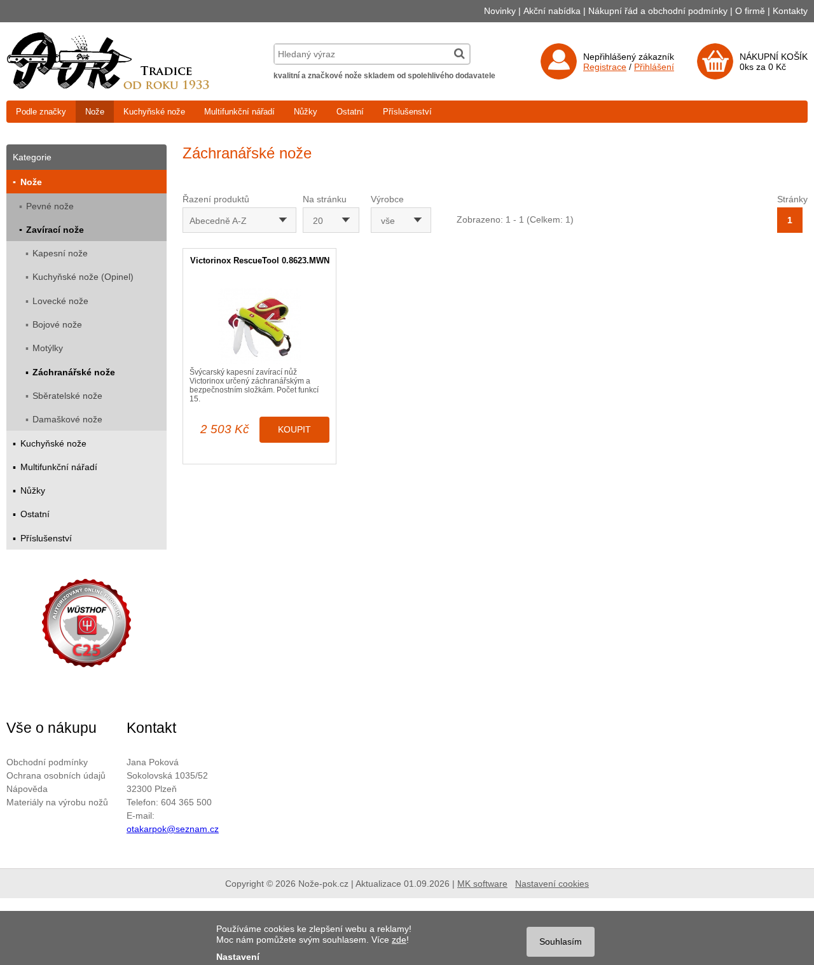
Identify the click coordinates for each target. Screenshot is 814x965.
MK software (482, 883)
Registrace (604, 67)
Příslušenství (407, 111)
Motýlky (47, 348)
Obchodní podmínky (47, 762)
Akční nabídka (552, 11)
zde (399, 939)
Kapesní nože (60, 253)
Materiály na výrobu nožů (57, 802)
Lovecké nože (60, 301)
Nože (94, 111)
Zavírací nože (55, 230)
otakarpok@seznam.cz (173, 829)
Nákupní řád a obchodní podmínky (658, 11)
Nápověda (27, 789)
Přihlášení (654, 67)
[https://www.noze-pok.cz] (108, 86)
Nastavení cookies (552, 883)
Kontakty (790, 11)
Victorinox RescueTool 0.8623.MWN (259, 260)
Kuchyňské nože (154, 111)
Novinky (500, 11)
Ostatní (350, 111)
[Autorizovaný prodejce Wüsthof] (86, 625)
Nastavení (237, 957)
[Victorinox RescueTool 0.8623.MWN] (259, 326)
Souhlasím (560, 941)
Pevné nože (50, 206)
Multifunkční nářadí (239, 111)
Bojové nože (57, 324)
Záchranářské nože (73, 372)
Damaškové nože (67, 419)
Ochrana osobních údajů (56, 775)
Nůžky (305, 111)
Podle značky (41, 111)
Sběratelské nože (67, 396)
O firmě (750, 11)
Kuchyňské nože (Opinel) (83, 277)
